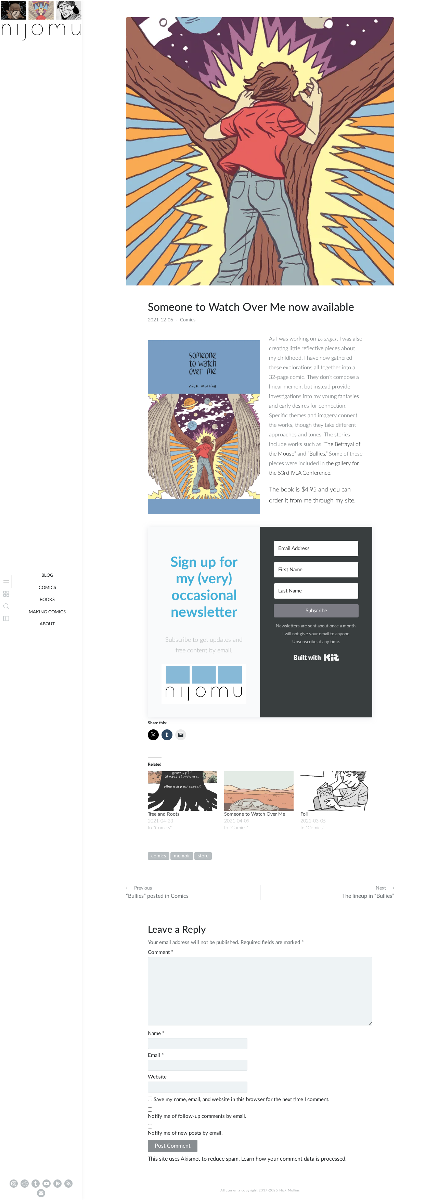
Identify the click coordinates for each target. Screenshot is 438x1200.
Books (47, 600)
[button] (204, 684)
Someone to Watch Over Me (254, 814)
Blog (47, 575)
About (47, 624)
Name (156, 1033)
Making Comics (47, 612)
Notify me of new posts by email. (185, 1133)
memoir (182, 856)
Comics (47, 588)
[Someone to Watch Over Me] (259, 791)
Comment (160, 952)
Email (156, 1055)
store (203, 856)
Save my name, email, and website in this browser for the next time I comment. (242, 1099)
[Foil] (335, 791)
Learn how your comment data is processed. (294, 1159)
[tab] (6, 581)
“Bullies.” (317, 454)
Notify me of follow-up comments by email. (197, 1116)
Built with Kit (316, 657)
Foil (304, 814)
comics (158, 856)
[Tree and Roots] (182, 791)
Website (157, 1077)
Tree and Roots (163, 814)
